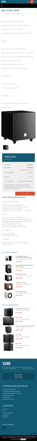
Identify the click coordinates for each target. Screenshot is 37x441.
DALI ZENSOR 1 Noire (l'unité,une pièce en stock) (24, 266)
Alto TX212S (19, 317)
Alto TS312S (19, 335)
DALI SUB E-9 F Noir (21, 274)
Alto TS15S (18, 343)
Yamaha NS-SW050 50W (22, 308)
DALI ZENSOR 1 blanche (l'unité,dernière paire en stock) (24, 257)
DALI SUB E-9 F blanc (21, 291)
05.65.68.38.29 (18, 376)
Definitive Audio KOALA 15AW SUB (25, 326)
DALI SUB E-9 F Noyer (21, 283)
